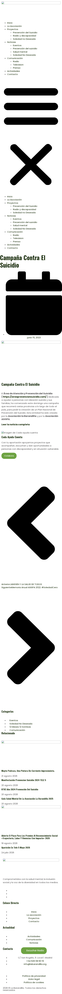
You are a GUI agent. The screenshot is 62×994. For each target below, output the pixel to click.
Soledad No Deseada (24, 54)
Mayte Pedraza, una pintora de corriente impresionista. (28, 770)
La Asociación (14, 26)
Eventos (17, 45)
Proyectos (12, 29)
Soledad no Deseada (24, 38)
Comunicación (15, 58)
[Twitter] (9, 893)
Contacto (12, 74)
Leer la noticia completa (15, 424)
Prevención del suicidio (25, 48)
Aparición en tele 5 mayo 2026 (16, 847)
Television (18, 64)
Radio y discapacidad (24, 35)
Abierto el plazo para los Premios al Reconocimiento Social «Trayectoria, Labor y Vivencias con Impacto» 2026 (29, 837)
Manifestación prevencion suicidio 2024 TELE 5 (23, 780)
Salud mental (20, 51)
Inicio (10, 22)
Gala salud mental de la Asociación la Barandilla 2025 (27, 798)
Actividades (13, 71)
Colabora (9, 455)
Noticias (11, 42)
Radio (16, 61)
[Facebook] (9, 890)
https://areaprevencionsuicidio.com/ (24, 396)
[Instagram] (9, 896)
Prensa (16, 67)
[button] (31, 135)
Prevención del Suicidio (25, 32)
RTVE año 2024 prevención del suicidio (19, 789)
